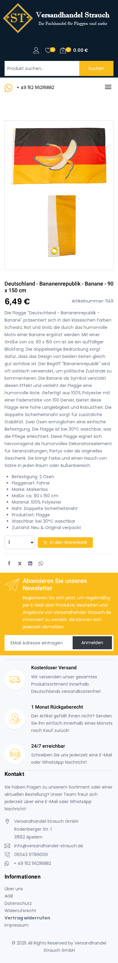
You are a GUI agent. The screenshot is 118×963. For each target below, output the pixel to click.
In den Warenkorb (68, 542)
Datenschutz (18, 903)
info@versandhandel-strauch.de (48, 846)
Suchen (96, 68)
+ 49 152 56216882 (35, 87)
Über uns (14, 889)
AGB (9, 896)
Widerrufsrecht (20, 911)
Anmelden (92, 643)
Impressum (16, 925)
